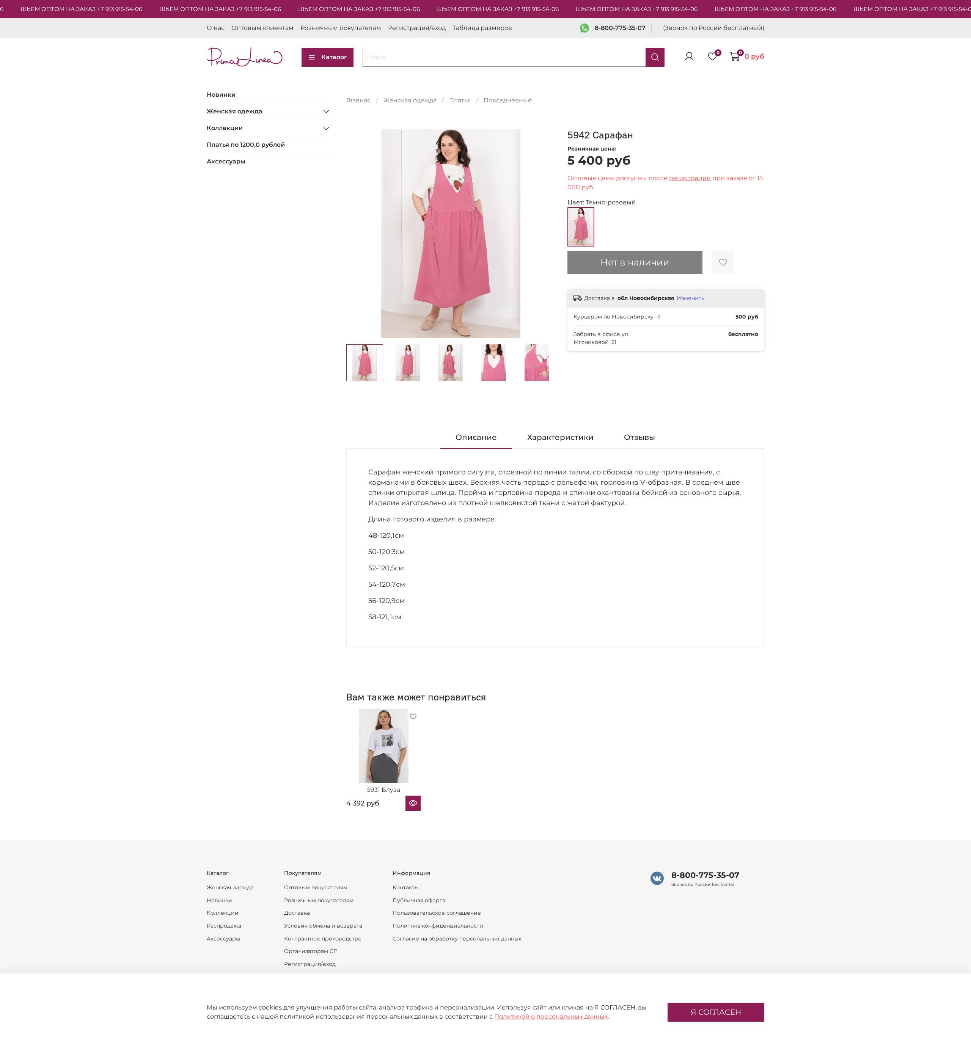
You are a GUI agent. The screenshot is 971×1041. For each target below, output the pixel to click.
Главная (358, 100)
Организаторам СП (311, 951)
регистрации (690, 178)
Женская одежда (410, 100)
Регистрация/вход (417, 27)
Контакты (406, 887)
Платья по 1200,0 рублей (246, 144)
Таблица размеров (482, 27)
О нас (216, 27)
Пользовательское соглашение (437, 912)
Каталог (334, 57)
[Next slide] (543, 234)
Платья (460, 100)
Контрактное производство (322, 938)
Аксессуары (226, 161)
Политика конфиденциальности (438, 925)
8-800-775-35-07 (620, 27)
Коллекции (225, 128)
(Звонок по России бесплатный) (713, 27)
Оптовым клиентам (262, 27)
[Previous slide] (358, 234)
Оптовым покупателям (315, 887)
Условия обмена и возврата (323, 925)
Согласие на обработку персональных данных (457, 938)
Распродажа (224, 925)
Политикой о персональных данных (551, 1016)
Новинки (221, 94)
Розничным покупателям (340, 27)
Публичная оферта (419, 900)
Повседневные (508, 100)
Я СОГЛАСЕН (716, 1012)
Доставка (297, 912)
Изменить (690, 298)
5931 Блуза (383, 790)
